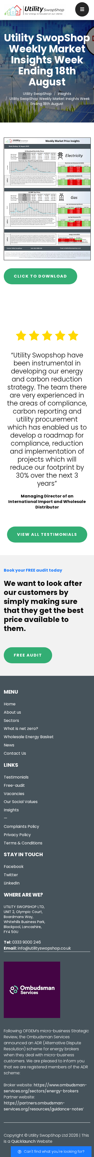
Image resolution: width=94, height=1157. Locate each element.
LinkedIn (12, 883)
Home (10, 704)
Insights (11, 810)
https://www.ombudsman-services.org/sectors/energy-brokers (45, 1088)
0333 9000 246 (26, 942)
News (9, 745)
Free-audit (14, 785)
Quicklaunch (23, 1141)
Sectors (11, 720)
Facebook (14, 866)
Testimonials (16, 777)
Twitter (11, 875)
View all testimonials (47, 534)
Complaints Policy (21, 826)
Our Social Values (21, 802)
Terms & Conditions (23, 843)
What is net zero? (21, 728)
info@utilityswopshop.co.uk (44, 948)
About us (12, 712)
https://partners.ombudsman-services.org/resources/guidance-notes (43, 1106)
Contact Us (15, 753)
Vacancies (14, 794)
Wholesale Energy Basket (29, 737)
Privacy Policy (17, 835)
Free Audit (28, 655)
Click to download (40, 276)
